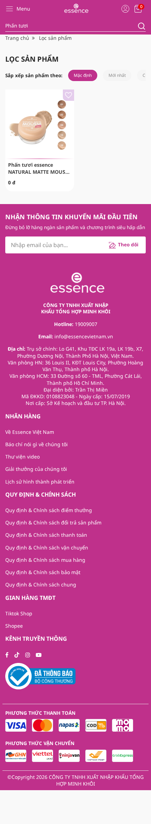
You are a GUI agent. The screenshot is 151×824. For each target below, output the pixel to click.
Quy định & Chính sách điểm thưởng (48, 510)
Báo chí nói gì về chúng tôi (36, 444)
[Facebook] (6, 655)
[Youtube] (38, 655)
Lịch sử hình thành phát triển (39, 481)
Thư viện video (22, 456)
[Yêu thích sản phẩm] (68, 95)
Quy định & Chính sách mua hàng (45, 559)
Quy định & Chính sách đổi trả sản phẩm (53, 522)
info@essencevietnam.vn (83, 336)
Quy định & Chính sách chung (40, 584)
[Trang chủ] (75, 8)
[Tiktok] (17, 655)
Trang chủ (17, 38)
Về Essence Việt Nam (29, 432)
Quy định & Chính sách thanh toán (46, 534)
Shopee (14, 625)
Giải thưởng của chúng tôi (36, 469)
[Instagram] (27, 655)
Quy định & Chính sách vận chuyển (46, 547)
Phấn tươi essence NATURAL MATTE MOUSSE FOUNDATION (39, 168)
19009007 (86, 324)
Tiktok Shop (18, 613)
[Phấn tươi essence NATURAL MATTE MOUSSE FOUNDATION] (39, 124)
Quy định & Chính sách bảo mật (42, 572)
